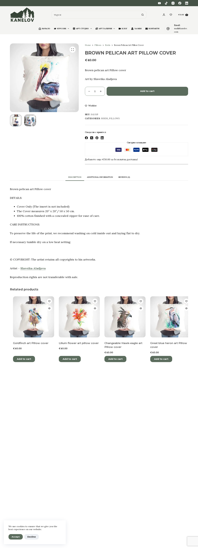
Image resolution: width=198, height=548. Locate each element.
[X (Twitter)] (91, 137)
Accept (16, 536)
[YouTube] (159, 3)
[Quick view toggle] (46, 308)
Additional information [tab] (100, 177)
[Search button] (142, 14)
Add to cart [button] (21, 358)
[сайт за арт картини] (22, 15)
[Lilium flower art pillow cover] (76, 316)
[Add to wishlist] (46, 301)
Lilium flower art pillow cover (76, 343)
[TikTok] (166, 3)
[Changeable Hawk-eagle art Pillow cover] (122, 316)
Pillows (114, 118)
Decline (31, 536)
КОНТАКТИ (154, 28)
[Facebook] (179, 3)
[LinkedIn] (186, 3)
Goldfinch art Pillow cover (28, 343)
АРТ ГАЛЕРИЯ (105, 28)
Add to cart (147, 91)
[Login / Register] (164, 15)
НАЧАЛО (46, 28)
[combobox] (95, 15)
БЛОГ (124, 28)
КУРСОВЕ (61, 28)
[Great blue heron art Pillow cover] (167, 316)
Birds (104, 118)
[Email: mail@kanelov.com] (168, 28)
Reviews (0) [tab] (124, 177)
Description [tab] (74, 177)
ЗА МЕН (138, 28)
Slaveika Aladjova (33, 268)
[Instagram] (173, 3)
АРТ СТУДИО (82, 28)
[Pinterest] (96, 137)
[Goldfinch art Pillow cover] (30, 316)
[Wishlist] (171, 15)
